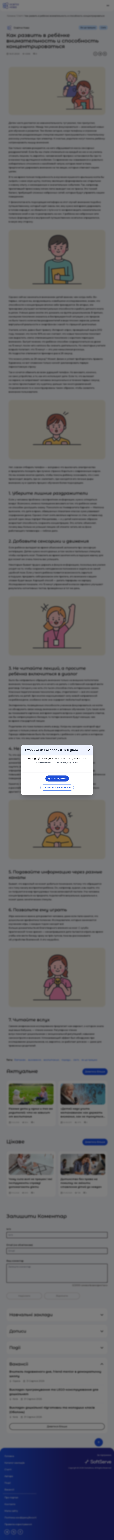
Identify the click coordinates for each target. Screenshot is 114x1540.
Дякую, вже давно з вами (56, 787)
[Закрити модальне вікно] (89, 750)
